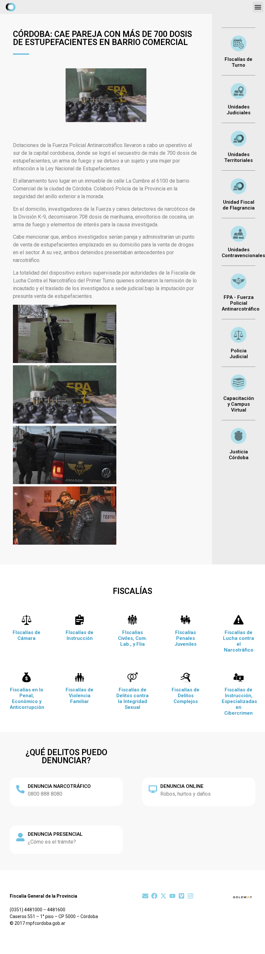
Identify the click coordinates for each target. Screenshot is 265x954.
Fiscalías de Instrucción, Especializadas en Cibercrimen (239, 701)
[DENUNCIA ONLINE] (153, 789)
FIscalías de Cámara (26, 635)
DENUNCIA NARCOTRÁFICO (59, 786)
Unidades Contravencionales (243, 252)
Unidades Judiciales (238, 110)
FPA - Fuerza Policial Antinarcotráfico (241, 303)
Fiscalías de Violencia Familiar (79, 695)
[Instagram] (190, 896)
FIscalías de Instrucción (79, 635)
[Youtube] (172, 896)
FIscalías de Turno (238, 62)
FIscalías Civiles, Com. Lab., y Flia (132, 638)
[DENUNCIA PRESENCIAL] (20, 837)
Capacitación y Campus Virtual (238, 404)
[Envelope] (145, 896)
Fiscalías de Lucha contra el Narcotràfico (238, 641)
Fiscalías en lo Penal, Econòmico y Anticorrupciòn (27, 698)
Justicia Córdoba (239, 454)
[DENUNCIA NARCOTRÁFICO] (20, 789)
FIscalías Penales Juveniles (185, 638)
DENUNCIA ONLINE (182, 786)
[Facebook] (154, 896)
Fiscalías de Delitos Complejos (185, 695)
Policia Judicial (238, 353)
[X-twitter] (163, 896)
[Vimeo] (181, 896)
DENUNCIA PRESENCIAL (55, 834)
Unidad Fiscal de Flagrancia (239, 205)
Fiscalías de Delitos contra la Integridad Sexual (132, 698)
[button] (258, 7)
